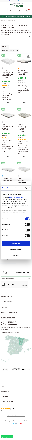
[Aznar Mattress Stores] (16, 348)
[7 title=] (6, 85)
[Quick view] (10, 68)
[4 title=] (24, 82)
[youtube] (21, 424)
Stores (29, 1)
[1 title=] (19, 82)
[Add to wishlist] (5, 68)
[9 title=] (7, 85)
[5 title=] (4, 85)
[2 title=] (20, 82)
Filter (6, 47)
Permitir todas (16, 243)
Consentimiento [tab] (7, 188)
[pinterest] (18, 424)
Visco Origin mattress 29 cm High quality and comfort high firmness (7, 74)
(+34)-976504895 (10, 324)
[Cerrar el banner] (29, 183)
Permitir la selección (16, 249)
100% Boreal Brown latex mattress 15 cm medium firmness (23, 128)
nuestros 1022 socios (16, 197)
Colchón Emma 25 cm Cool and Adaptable (23, 72)
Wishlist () (22, 1)
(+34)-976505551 (9, 322)
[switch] (27, 224)
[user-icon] (19, 10)
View (8, 103)
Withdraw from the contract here (16, 416)
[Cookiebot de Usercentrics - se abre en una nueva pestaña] (19, 183)
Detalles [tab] (17, 188)
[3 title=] (3, 85)
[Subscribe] (29, 279)
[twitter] (13, 424)
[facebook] (11, 424)
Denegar (16, 255)
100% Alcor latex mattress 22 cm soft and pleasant (7, 127)
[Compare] (8, 68)
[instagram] (16, 424)
